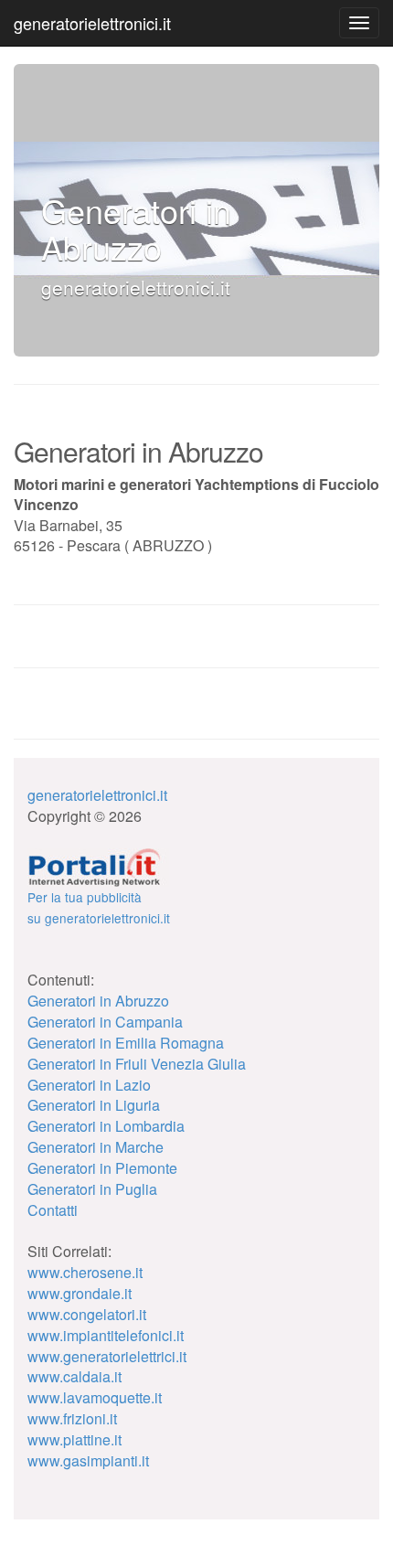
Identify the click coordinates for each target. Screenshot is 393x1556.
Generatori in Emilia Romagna (125, 1042)
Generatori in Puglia (92, 1188)
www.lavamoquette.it (94, 1397)
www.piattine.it (74, 1439)
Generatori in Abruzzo (98, 1000)
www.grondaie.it (79, 1293)
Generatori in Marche (95, 1146)
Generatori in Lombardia (106, 1125)
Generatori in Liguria (93, 1104)
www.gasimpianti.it (88, 1460)
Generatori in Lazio (89, 1084)
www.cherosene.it (85, 1272)
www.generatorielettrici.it (106, 1356)
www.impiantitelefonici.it (105, 1335)
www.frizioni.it (72, 1418)
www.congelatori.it (86, 1314)
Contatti (52, 1209)
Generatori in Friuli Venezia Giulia (136, 1063)
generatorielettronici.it (92, 23)
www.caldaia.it (74, 1376)
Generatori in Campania (105, 1021)
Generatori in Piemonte (102, 1167)
